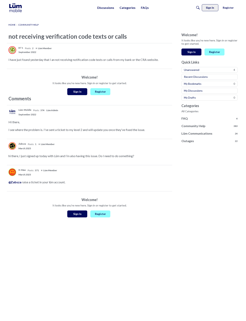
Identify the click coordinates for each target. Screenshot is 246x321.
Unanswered (209, 69)
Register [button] (100, 91)
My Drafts (209, 97)
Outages (209, 141)
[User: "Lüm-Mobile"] (12, 112)
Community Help (209, 126)
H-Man (22, 169)
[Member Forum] (15, 7)
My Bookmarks (209, 83)
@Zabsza (14, 182)
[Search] (197, 7)
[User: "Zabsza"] (12, 146)
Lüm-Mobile (24, 109)
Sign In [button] (77, 91)
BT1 (20, 47)
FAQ (209, 118)
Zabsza (22, 143)
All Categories (190, 111)
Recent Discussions (196, 76)
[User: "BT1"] (12, 50)
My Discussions (193, 90)
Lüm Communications (209, 133)
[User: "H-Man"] (12, 172)
